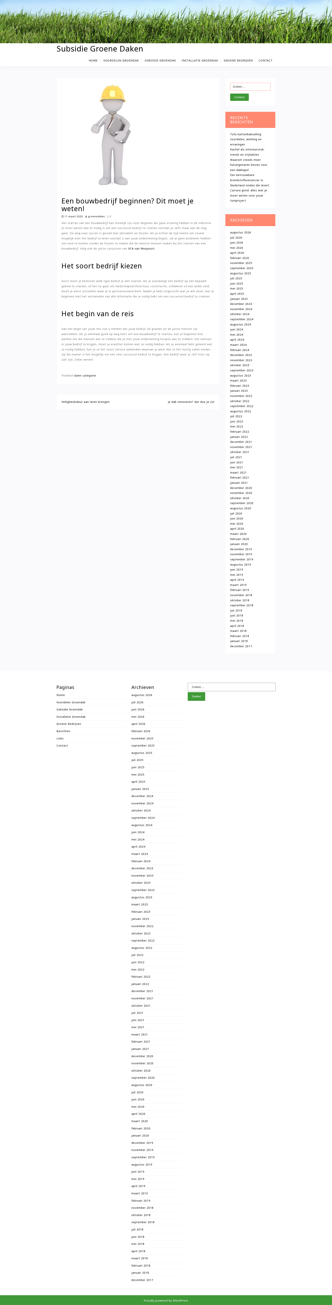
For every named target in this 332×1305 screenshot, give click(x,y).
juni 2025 (236, 283)
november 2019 (241, 554)
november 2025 (241, 263)
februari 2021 (239, 477)
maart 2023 (238, 380)
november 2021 (241, 447)
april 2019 (237, 580)
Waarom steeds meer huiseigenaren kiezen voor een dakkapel (248, 165)
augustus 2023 (240, 375)
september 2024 (241, 319)
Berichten (63, 731)
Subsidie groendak (160, 60)
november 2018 (241, 595)
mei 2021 (236, 467)
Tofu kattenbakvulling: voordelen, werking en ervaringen (246, 139)
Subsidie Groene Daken (99, 48)
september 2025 (241, 268)
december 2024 (241, 304)
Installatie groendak (200, 60)
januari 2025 (239, 299)
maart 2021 (238, 472)
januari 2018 (239, 641)
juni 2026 (236, 242)
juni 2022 (236, 421)
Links (60, 738)
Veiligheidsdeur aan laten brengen (85, 402)
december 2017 (241, 646)
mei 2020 (236, 523)
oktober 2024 (239, 314)
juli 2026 (236, 237)
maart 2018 (238, 631)
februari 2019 (239, 590)
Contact (266, 60)
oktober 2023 (239, 365)
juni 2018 (236, 615)
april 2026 (237, 253)
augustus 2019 (240, 564)
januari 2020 (239, 544)
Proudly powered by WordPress (166, 1300)
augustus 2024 (240, 324)
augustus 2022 (240, 411)
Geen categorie (85, 375)
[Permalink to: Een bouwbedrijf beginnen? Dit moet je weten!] (114, 137)
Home (93, 60)
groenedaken (96, 216)
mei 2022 (236, 426)
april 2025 (237, 293)
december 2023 (241, 355)
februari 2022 (239, 431)
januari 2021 (239, 483)
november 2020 (241, 493)
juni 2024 (236, 329)
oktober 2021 (239, 452)
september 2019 (241, 559)
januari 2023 (239, 390)
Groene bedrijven (238, 60)
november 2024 (241, 309)
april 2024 (237, 339)
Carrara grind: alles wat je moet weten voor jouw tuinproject (248, 195)
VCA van (134, 248)
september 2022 (241, 406)
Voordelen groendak (121, 60)
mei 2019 (236, 575)
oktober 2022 (239, 401)
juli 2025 (236, 278)
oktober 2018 (239, 600)
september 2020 (241, 503)
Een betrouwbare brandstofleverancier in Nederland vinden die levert (249, 180)
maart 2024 (238, 345)
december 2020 (241, 488)
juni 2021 (236, 462)
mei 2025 (236, 288)
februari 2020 (239, 539)
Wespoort (148, 248)
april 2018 (237, 626)
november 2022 (241, 396)
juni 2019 (236, 569)
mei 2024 (236, 334)
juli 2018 (236, 610)
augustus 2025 (240, 273)
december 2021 (241, 442)
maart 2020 (238, 534)
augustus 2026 (240, 232)
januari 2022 (239, 437)
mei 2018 (236, 620)
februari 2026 (239, 258)
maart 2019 (238, 585)
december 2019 (241, 549)
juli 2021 (236, 457)
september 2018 (241, 605)
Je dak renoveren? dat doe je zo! (191, 402)
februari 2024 (239, 350)
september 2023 (241, 370)
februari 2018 (239, 636)
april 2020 (237, 528)
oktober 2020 (239, 498)
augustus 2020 (240, 508)
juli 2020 (236, 513)
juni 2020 (236, 518)
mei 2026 (236, 248)
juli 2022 (236, 416)
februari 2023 (239, 385)
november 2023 (241, 360)
